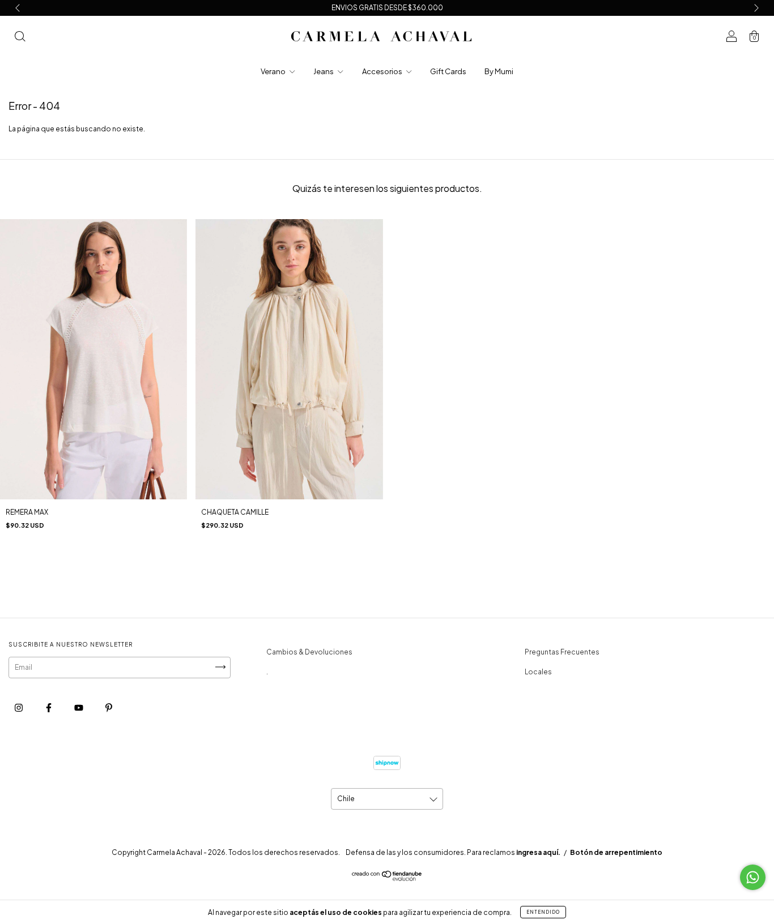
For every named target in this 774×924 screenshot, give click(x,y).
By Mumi (498, 71)
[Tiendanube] (387, 878)
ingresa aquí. (538, 852)
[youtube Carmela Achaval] (79, 708)
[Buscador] (19, 38)
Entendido (543, 912)
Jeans (324, 71)
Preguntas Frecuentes (562, 652)
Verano (274, 71)
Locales (538, 672)
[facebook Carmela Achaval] (49, 708)
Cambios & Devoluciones (309, 652)
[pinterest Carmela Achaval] (109, 708)
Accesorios (382, 71)
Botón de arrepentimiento (616, 852)
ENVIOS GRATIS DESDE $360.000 (387, 7)
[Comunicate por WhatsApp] (753, 877)
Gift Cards (448, 71)
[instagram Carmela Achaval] (19, 708)
